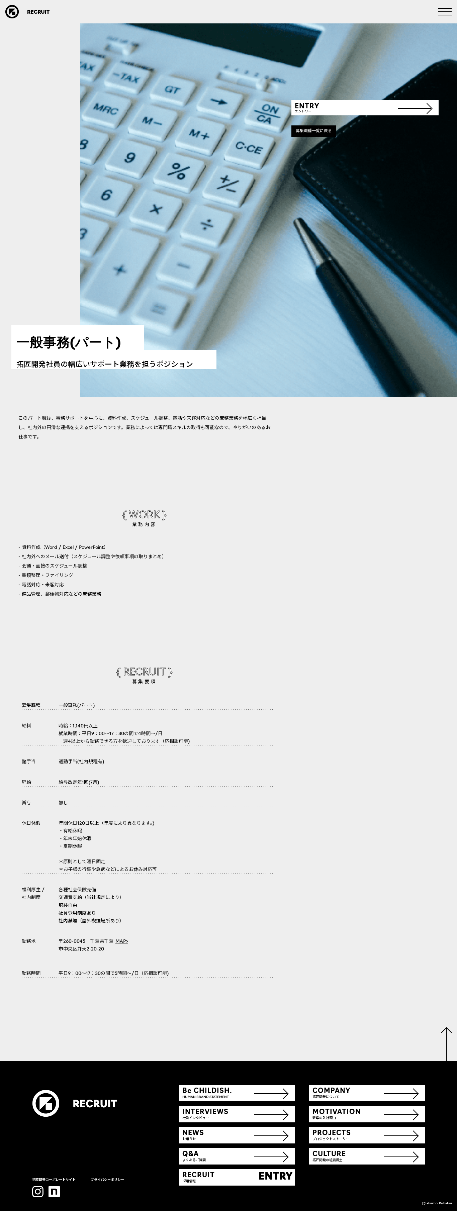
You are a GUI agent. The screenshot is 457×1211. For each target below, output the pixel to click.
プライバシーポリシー (107, 1180)
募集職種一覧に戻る (314, 131)
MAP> (121, 941)
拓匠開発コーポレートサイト (54, 1180)
